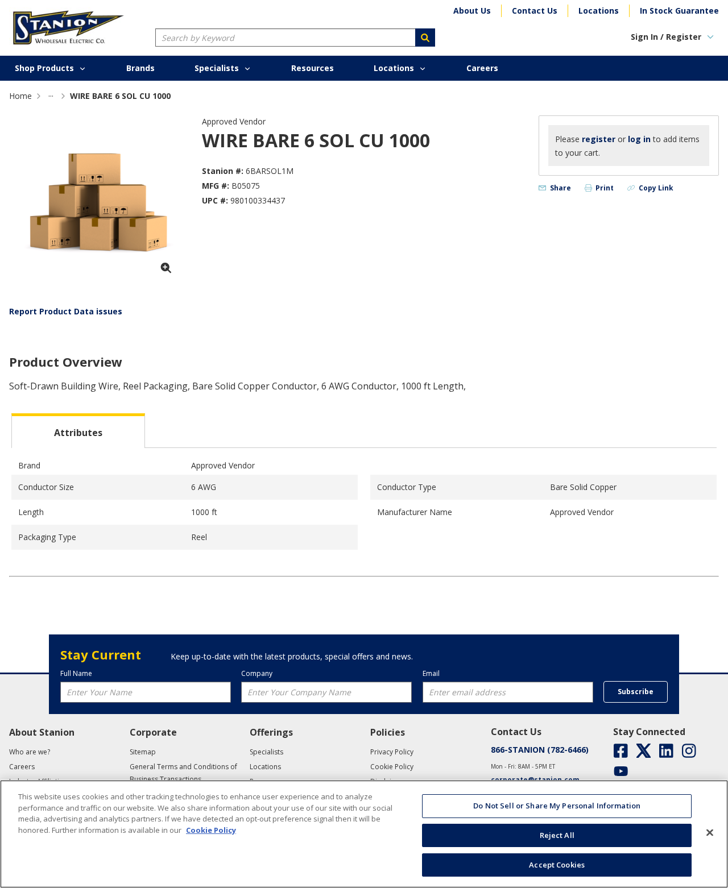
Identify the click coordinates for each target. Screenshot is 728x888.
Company (256, 673)
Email (431, 673)
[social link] (621, 751)
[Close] (709, 832)
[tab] (78, 430)
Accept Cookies (557, 864)
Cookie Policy (211, 830)
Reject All (557, 835)
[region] (364, 834)
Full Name (76, 673)
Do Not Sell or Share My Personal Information (556, 805)
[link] (50, 96)
